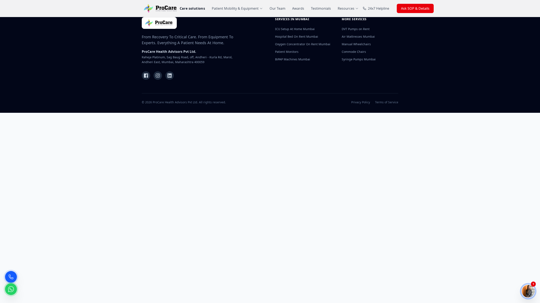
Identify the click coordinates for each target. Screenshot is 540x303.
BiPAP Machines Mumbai (292, 59)
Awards (298, 8)
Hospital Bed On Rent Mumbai (296, 37)
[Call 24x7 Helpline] (11, 277)
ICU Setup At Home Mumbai (295, 29)
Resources (346, 8)
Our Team (277, 8)
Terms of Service (386, 102)
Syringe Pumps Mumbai (359, 59)
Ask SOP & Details (415, 8)
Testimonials (321, 8)
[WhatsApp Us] (11, 292)
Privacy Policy (360, 102)
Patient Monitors (286, 52)
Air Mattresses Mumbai (358, 37)
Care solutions (192, 8)
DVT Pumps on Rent (356, 29)
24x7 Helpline (378, 8)
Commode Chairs (354, 52)
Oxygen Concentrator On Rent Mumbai (302, 44)
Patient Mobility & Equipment (235, 8)
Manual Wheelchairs (356, 44)
